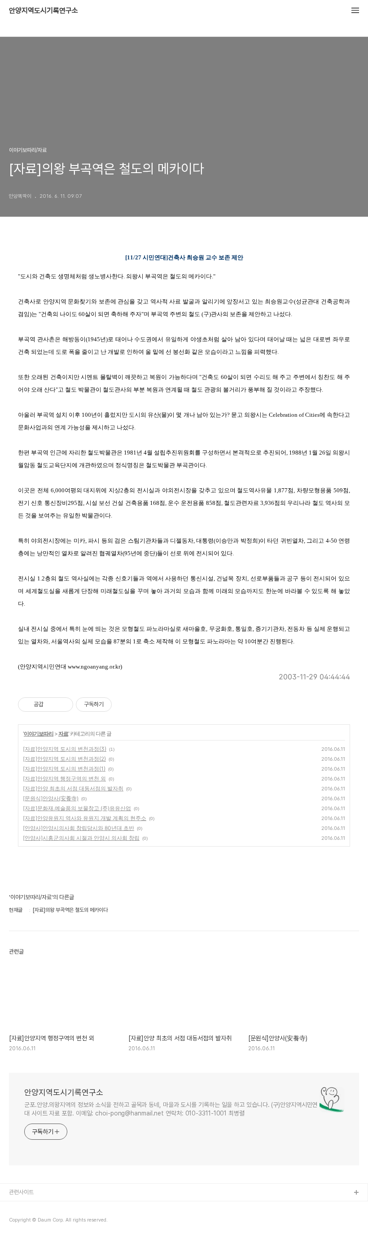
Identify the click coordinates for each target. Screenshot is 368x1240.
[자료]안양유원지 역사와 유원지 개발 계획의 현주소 (84, 818)
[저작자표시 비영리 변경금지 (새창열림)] (124, 704)
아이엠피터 (21, 1207)
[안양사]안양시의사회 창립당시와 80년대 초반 (78, 828)
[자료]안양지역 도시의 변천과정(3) (64, 748)
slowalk (19, 1221)
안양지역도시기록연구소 (43, 11)
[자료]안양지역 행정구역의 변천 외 (64, 778)
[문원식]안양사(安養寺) (51, 798)
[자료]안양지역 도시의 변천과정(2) (64, 758)
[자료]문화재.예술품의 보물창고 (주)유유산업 (77, 808)
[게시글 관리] (63, 704)
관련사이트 (21, 1192)
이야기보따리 (38, 733)
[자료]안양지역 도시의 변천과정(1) (64, 768)
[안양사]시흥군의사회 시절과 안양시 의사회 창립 (81, 837)
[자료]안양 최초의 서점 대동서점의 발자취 (73, 788)
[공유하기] (51, 704)
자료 (63, 733)
